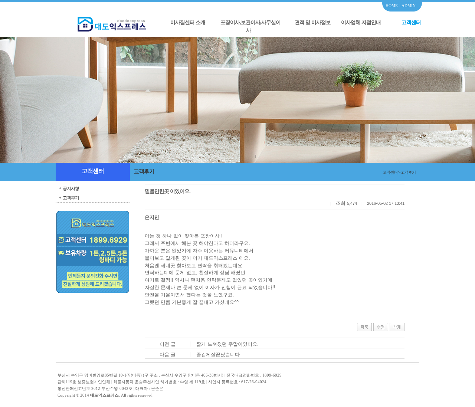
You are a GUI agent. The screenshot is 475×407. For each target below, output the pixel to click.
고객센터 (411, 22)
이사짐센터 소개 (187, 22)
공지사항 (71, 188)
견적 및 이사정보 (313, 22)
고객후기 (71, 197)
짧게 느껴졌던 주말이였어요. (227, 344)
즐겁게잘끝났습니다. (218, 354)
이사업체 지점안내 (361, 22)
